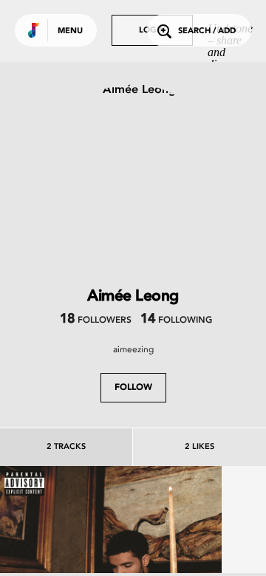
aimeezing (133, 349)
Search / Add (207, 31)
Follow (133, 387)
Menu (70, 31)
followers (96, 320)
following (176, 320)
